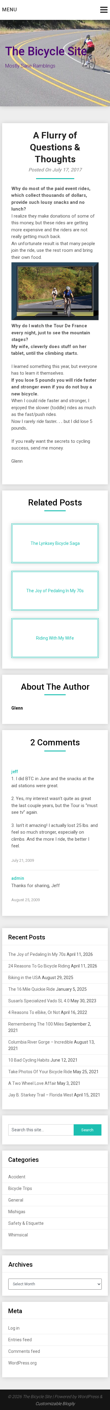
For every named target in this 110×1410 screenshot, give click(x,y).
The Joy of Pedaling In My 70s (37, 954)
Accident (16, 1176)
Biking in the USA (24, 977)
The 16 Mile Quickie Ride (31, 989)
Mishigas (16, 1211)
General (15, 1200)
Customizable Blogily (55, 1403)
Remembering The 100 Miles (36, 1024)
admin (17, 878)
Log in (14, 1328)
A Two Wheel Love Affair (32, 1083)
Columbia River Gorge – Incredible (40, 1042)
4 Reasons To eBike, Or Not (34, 1012)
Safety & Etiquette (26, 1223)
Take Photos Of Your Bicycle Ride (40, 1071)
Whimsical (18, 1234)
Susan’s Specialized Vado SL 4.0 (39, 1000)
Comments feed (24, 1351)
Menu (9, 10)
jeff (14, 771)
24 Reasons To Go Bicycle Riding (39, 966)
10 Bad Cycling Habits (29, 1060)
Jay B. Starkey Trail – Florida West (40, 1094)
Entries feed (20, 1339)
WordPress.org (22, 1362)
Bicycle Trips (20, 1188)
